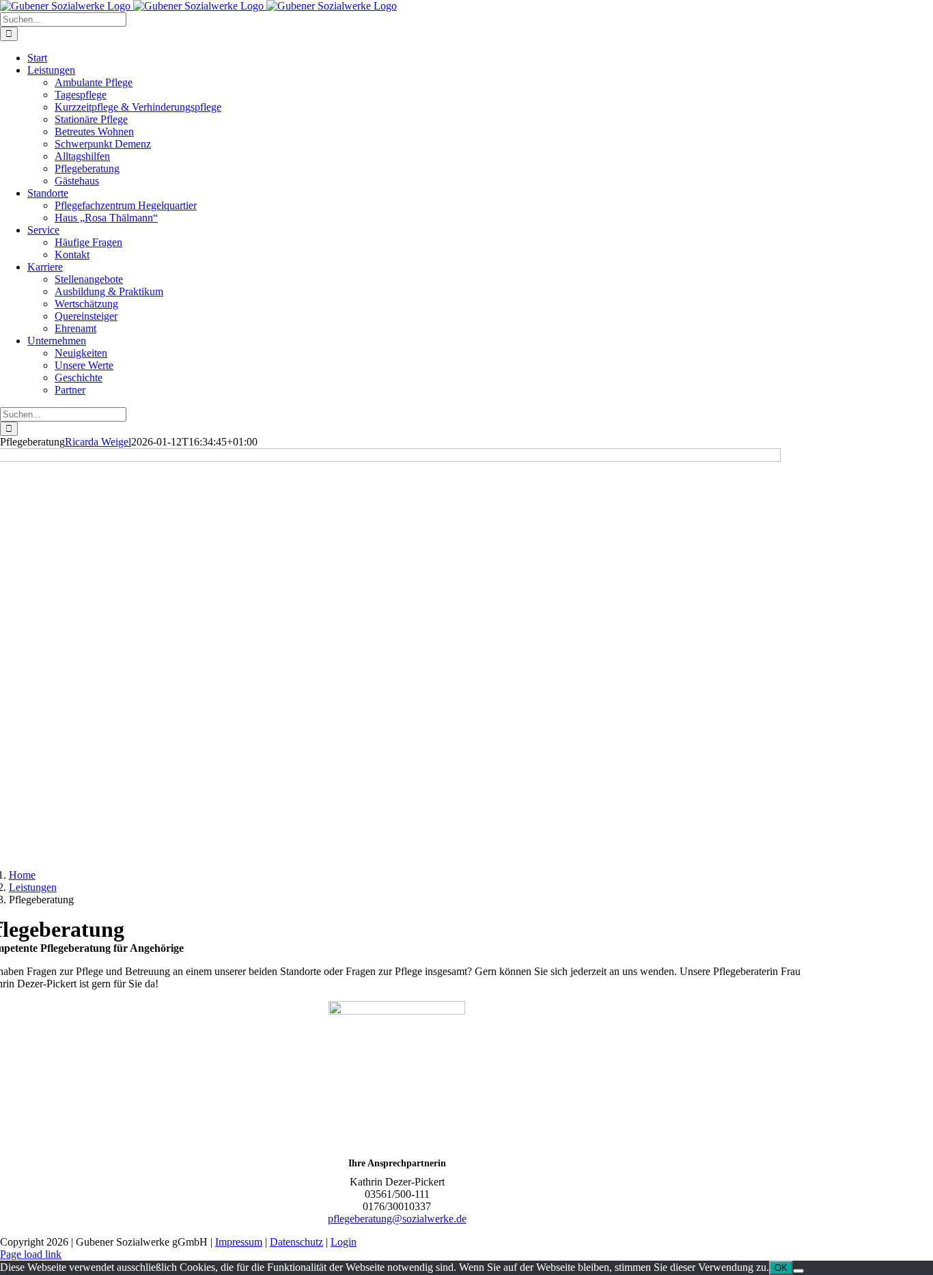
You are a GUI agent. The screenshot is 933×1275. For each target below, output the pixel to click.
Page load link (30, 1254)
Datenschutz (296, 1242)
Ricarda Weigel (98, 442)
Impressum (238, 1242)
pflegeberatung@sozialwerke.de (397, 1218)
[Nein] (798, 1271)
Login (344, 1242)
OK (781, 1268)
